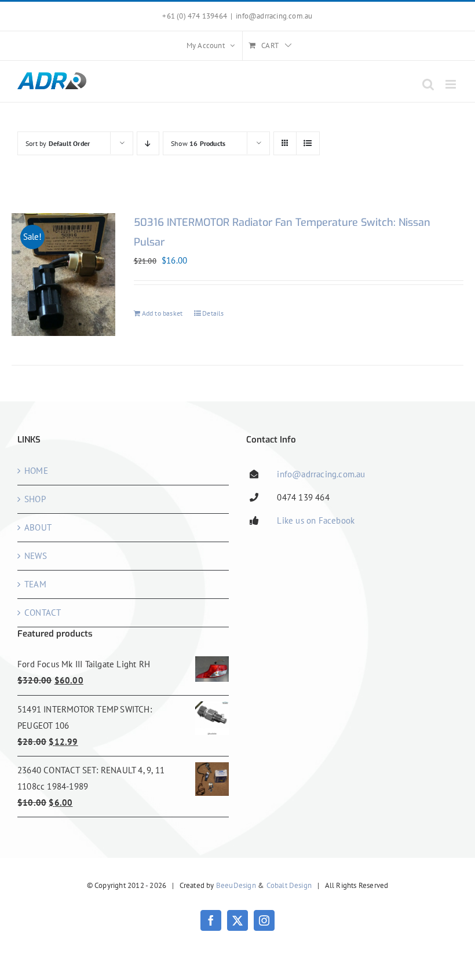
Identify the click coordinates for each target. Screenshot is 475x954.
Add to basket (162, 313)
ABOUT (38, 527)
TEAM (35, 584)
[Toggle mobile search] (428, 84)
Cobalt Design (289, 885)
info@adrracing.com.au (274, 16)
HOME (36, 470)
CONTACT (42, 612)
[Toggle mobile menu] (451, 84)
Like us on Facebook (316, 520)
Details (213, 313)
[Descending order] (148, 143)
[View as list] (308, 143)
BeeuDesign (236, 885)
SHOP (35, 499)
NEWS (35, 555)
